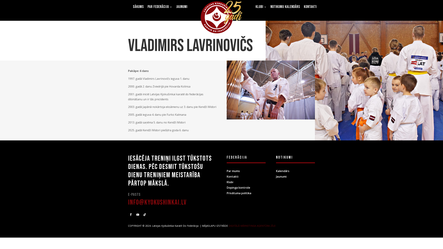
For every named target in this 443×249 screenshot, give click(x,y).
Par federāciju (158, 7)
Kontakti (310, 7)
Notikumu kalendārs (285, 7)
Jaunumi (181, 7)
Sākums (138, 7)
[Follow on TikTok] (144, 214)
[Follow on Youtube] (138, 214)
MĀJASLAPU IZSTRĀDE (215, 225)
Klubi (259, 7)
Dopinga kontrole (238, 188)
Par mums (233, 171)
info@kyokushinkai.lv (157, 202)
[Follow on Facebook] (131, 214)
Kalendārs (282, 171)
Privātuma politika (239, 193)
